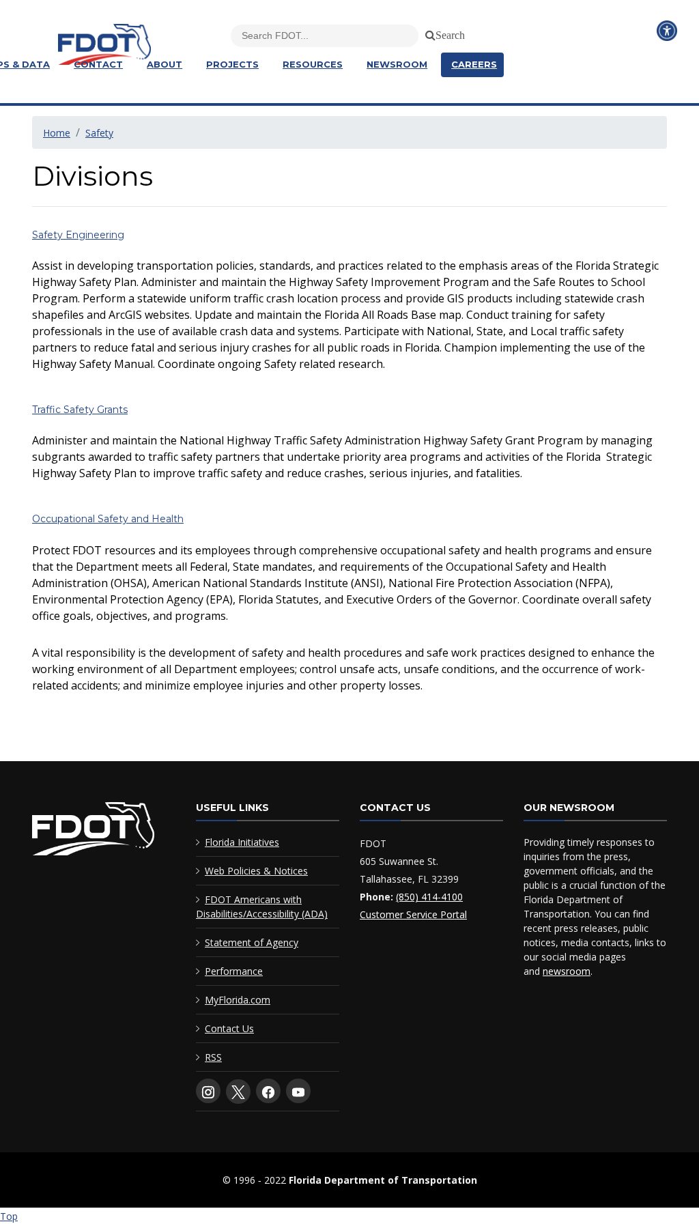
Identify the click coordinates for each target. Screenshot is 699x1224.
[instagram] (208, 1091)
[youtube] (298, 1091)
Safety (99, 132)
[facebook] (268, 1091)
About (164, 64)
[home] (93, 831)
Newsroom (397, 64)
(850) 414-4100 (429, 896)
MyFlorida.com (237, 999)
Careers (474, 64)
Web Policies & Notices (256, 870)
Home (56, 132)
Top (9, 1216)
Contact (98, 64)
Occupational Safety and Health (108, 519)
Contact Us (229, 1028)
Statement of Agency (251, 942)
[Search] (428, 33)
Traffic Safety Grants (80, 409)
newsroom (566, 971)
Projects (232, 64)
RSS (213, 1057)
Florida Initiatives (242, 842)
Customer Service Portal (413, 914)
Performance (234, 971)
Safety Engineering (78, 235)
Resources (313, 64)
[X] (238, 1091)
